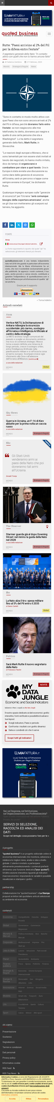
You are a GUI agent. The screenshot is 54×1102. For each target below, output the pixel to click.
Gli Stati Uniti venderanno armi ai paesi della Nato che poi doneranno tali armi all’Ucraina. (28, 463)
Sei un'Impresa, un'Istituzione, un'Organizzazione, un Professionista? (25, 812)
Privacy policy (9, 1058)
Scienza (30, 987)
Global (46, 367)
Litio (30, 983)
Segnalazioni (9, 1042)
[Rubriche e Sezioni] (2, 3)
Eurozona (22, 971)
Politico (10, 656)
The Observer (13, 526)
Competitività (23, 917)
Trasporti (32, 996)
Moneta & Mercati (7, 935)
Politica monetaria (25, 934)
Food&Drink (23, 1004)
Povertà (21, 921)
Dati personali (9, 1052)
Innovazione (8, 987)
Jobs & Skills (9, 951)
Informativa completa (9, 1095)
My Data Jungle (30, 708)
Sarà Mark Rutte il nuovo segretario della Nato (26, 666)
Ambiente (35, 959)
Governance (23, 925)
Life (4, 1004)
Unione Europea (35, 971)
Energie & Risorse (7, 980)
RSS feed (8, 1068)
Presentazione (9, 1032)
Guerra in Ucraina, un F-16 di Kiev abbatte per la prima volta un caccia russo (26, 424)
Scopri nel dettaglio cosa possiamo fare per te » (26, 836)
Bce (37, 934)
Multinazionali (24, 942)
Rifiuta (28, 1099)
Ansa (7, 240)
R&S (20, 991)
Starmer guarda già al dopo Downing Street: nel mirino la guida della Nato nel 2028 (26, 537)
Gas (31, 979)
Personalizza (43, 1099)
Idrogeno (39, 979)
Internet (21, 987)
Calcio (21, 1013)
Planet (6, 959)
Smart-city (22, 996)
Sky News (12, 412)
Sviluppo (44, 917)
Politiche (36, 964)
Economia (8, 917)
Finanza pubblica (7, 965)
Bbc (8, 592)
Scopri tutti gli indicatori (19, 738)
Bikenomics (23, 1000)
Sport (5, 1013)
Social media (41, 987)
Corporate (8, 942)
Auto (41, 996)
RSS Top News (10, 1073)
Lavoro (21, 951)
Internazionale (24, 974)
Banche (44, 934)
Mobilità (6, 996)
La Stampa (44, 893)
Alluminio (22, 983)
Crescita (35, 917)
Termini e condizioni (12, 1047)
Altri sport (38, 1013)
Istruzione (30, 951)
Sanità (33, 1004)
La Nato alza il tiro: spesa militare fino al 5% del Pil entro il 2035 (24, 602)
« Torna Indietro (44, 300)
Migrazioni (22, 929)
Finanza (45, 964)
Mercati (21, 938)
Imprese (35, 942)
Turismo (21, 1008)
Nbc (8, 442)
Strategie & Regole (41, 433)
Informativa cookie (11, 1063)
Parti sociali (42, 951)
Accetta (12, 1099)
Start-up (21, 946)
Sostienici (7, 1037)
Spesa (28, 964)
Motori (28, 1013)
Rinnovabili (23, 979)
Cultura (41, 1004)
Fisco (20, 964)
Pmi (42, 942)
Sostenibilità (23, 959)
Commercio (35, 925)
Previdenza (23, 954)
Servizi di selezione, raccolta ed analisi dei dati (23, 828)
